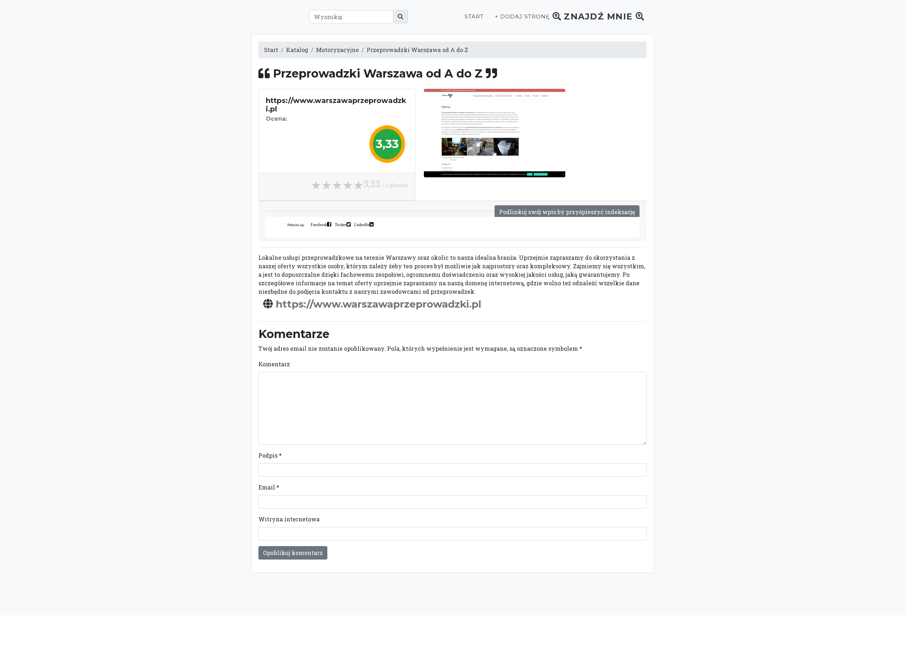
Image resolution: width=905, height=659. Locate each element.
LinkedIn (361, 224)
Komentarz (274, 364)
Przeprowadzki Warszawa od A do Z (417, 49)
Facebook (319, 224)
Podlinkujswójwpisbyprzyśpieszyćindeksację (567, 212)
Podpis (270, 455)
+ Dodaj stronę (522, 16)
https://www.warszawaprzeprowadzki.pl (378, 304)
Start (474, 16)
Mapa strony (598, 637)
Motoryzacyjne (337, 49)
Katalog (297, 49)
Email (268, 487)
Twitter (340, 224)
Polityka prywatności (515, 637)
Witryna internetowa (289, 519)
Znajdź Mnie (598, 16)
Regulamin (562, 637)
